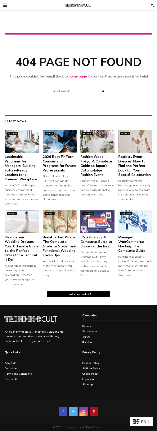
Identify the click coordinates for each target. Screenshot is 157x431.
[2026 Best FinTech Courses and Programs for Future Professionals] (60, 141)
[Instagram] (83, 411)
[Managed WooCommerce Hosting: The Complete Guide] (135, 221)
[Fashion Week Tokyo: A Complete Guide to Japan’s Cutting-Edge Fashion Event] (97, 141)
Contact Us (11, 379)
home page (78, 76)
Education (12, 133)
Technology (88, 214)
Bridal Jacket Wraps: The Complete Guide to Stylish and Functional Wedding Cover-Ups (59, 246)
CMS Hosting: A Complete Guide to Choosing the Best (96, 242)
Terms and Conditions (18, 373)
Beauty (86, 326)
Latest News (15, 121)
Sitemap (87, 384)
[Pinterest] (94, 411)
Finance (49, 133)
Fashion (87, 133)
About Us (10, 363)
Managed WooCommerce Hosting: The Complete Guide (131, 244)
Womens (125, 133)
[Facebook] (63, 411)
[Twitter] (73, 411)
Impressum (89, 379)
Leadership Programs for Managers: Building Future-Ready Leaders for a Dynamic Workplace (21, 167)
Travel (86, 337)
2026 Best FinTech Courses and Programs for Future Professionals (59, 163)
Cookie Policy (90, 373)
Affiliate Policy (91, 368)
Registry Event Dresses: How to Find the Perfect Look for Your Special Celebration (134, 165)
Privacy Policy (90, 363)
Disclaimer (11, 368)
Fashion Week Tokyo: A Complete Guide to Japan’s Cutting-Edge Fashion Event (96, 165)
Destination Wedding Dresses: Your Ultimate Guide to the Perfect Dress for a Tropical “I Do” (21, 248)
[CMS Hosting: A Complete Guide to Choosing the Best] (97, 221)
